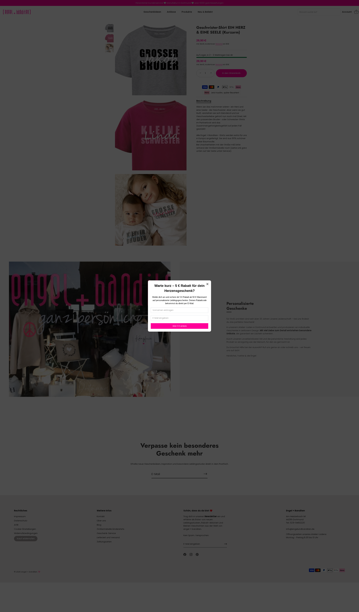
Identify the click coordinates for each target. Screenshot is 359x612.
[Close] (207, 284)
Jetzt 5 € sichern (179, 326)
